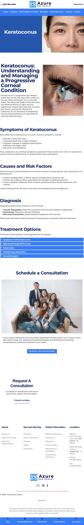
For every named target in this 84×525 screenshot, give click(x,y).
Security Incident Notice (47, 491)
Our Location (76, 522)
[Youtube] (38, 485)
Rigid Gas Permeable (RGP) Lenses (17, 244)
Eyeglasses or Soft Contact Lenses (16, 240)
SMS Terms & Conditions (32, 491)
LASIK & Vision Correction (28, 12)
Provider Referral (59, 522)
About (6, 12)
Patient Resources (56, 12)
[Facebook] (47, 485)
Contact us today (21, 400)
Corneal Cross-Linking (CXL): (14, 252)
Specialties (44, 12)
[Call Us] (7, 518)
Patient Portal (78, 4)
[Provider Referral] (59, 518)
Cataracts (13, 12)
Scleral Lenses (8, 248)
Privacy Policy (20, 491)
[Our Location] (76, 518)
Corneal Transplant (10, 256)
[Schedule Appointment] (25, 518)
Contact (77, 12)
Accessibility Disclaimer (61, 491)
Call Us (8, 522)
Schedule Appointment (25, 522)
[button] (42, 239)
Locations (69, 12)
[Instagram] (43, 485)
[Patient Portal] (42, 518)
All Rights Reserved (42, 500)
